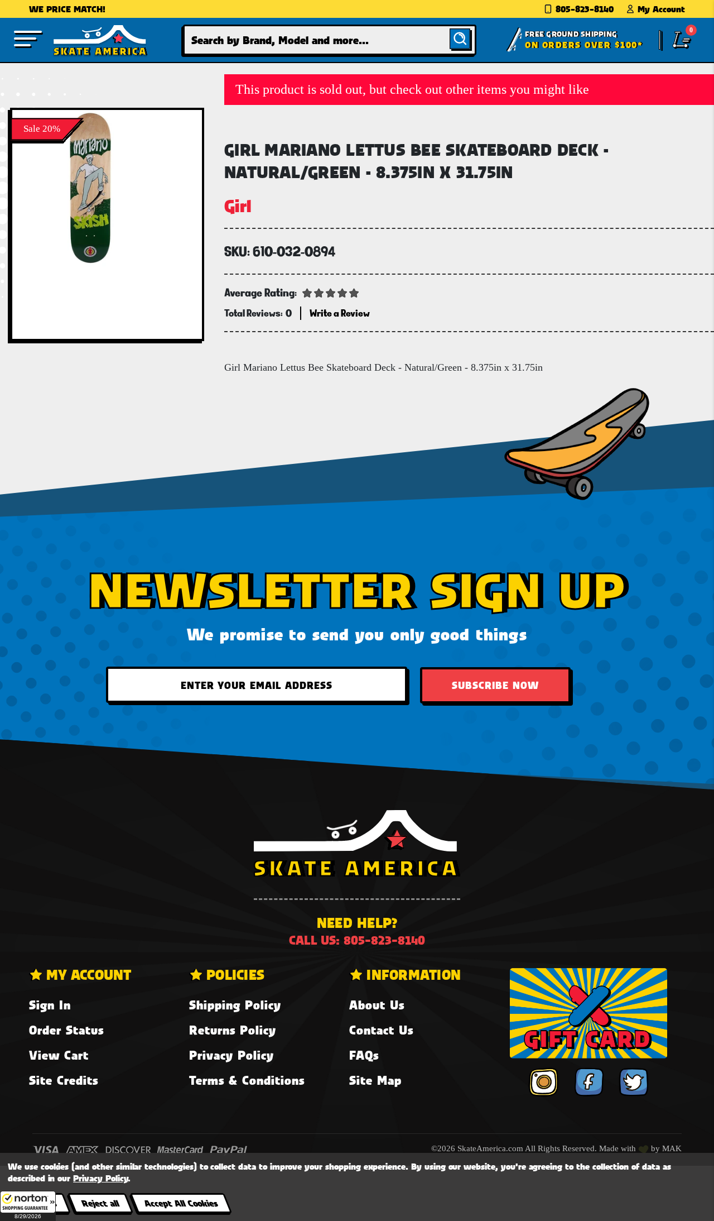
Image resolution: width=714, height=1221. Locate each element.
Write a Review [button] (340, 313)
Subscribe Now (495, 685)
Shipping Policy (235, 1004)
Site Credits (63, 1080)
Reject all (100, 1202)
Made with (618, 1148)
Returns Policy (232, 1029)
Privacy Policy (231, 1055)
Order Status (66, 1029)
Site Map (375, 1080)
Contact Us (381, 1029)
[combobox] (330, 40)
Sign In (50, 1004)
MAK (672, 1148)
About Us (376, 1004)
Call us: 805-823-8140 (357, 940)
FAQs (364, 1055)
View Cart (59, 1055)
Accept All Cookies (181, 1202)
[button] (28, 1206)
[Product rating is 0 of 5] (330, 292)
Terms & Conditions (247, 1080)
